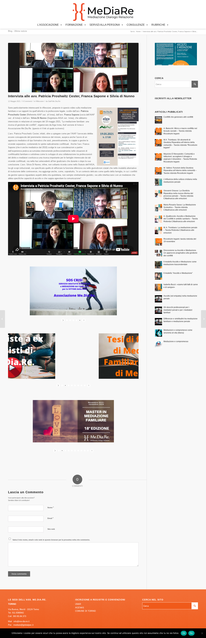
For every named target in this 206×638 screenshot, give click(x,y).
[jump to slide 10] (87, 450)
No (191, 633)
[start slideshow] (63, 320)
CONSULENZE (136, 24)
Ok (183, 633)
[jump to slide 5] (79, 320)
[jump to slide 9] (84, 450)
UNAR (78, 604)
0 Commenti (27, 101)
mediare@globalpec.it (23, 625)
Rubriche (158, 24)
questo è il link (40, 128)
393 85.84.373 (19, 616)
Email (50, 518)
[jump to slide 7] (81, 385)
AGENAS (79, 607)
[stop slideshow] (83, 320)
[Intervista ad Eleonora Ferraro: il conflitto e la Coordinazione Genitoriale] (2, 319)
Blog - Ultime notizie (17, 31)
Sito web (51, 529)
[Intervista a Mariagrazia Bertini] (203, 319)
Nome (50, 507)
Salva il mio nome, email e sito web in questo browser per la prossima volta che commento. (51, 540)
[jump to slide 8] (84, 385)
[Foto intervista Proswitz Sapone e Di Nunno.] (73, 67)
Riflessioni (40, 101)
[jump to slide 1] (67, 320)
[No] (202, 633)
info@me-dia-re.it (21, 621)
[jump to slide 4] (76, 320)
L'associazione (48, 24)
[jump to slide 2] (70, 320)
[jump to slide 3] (73, 320)
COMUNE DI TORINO (85, 611)
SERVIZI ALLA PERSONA (104, 24)
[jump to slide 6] (78, 385)
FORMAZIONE (74, 24)
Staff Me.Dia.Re (54, 101)
